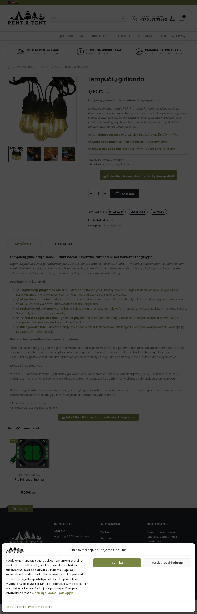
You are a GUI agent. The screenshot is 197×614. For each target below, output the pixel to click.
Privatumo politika (40, 607)
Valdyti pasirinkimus (167, 563)
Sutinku (117, 563)
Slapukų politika (16, 607)
